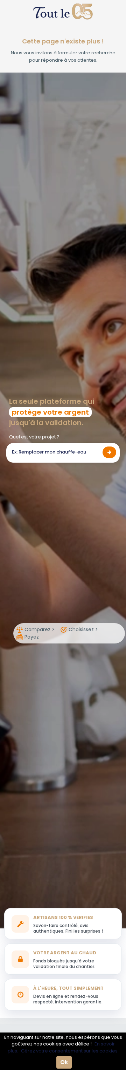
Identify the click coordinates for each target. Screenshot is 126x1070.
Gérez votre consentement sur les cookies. (70, 1051)
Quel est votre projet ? (34, 437)
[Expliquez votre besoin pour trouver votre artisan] (109, 452)
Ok (64, 1062)
